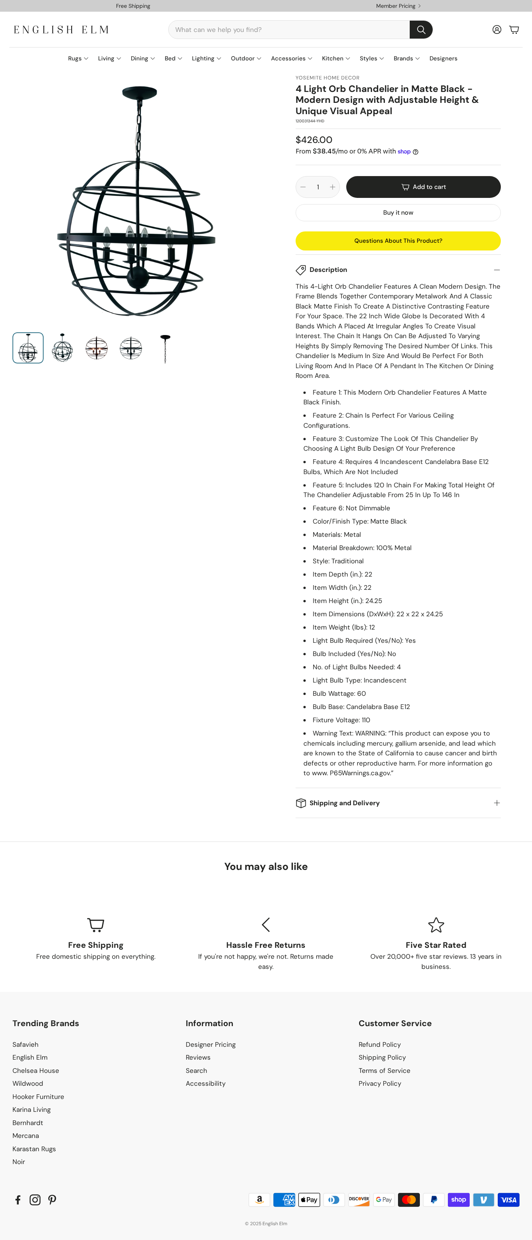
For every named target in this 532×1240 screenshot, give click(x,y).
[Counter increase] (333, 187)
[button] (301, 30)
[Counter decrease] (303, 187)
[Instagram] (35, 1199)
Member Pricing (396, 6)
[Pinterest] (52, 1199)
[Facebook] (17, 1199)
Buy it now (398, 212)
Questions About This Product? (398, 241)
